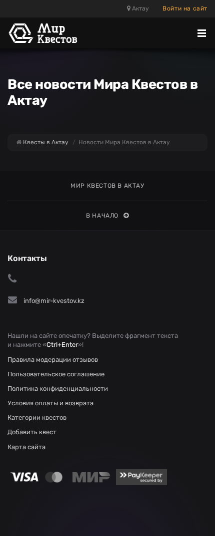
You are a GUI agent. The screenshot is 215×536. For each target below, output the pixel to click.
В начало (102, 215)
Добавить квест (32, 432)
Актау (139, 8)
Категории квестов (37, 417)
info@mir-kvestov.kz (54, 300)
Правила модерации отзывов (53, 359)
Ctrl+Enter (62, 344)
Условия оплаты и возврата (51, 403)
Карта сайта (27, 447)
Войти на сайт (185, 8)
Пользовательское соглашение (56, 374)
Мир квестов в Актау (107, 185)
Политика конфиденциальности (58, 388)
